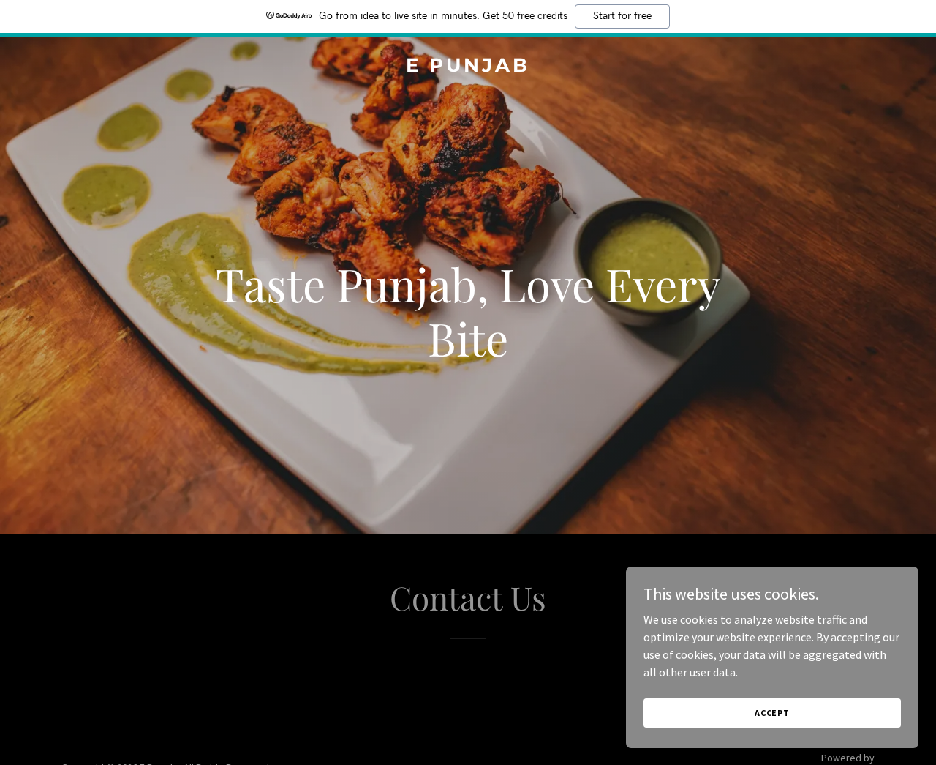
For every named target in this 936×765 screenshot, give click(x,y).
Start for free (622, 16)
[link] (468, 67)
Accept (772, 712)
